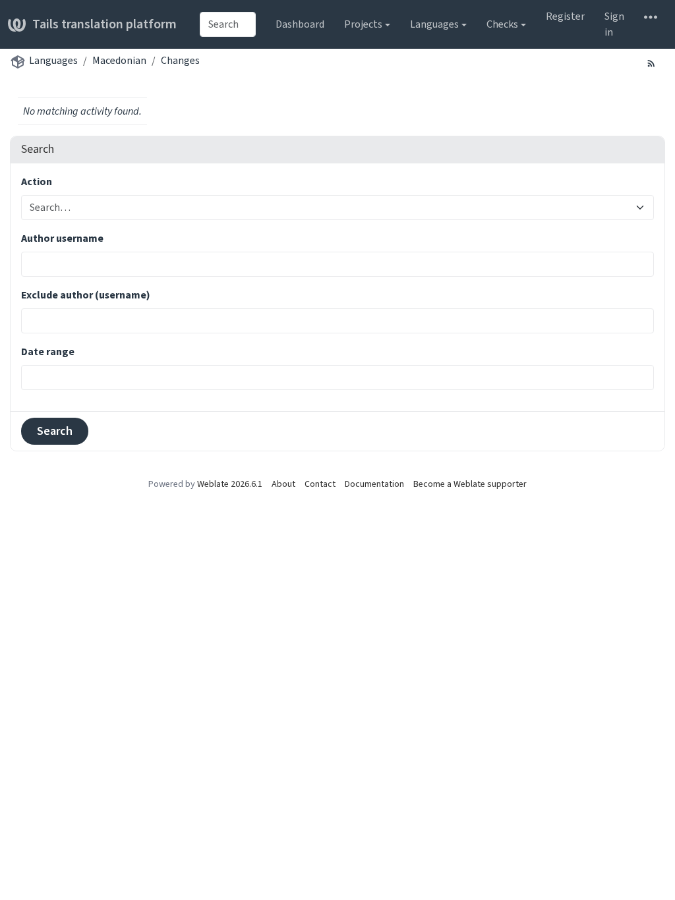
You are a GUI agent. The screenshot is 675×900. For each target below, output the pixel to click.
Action (36, 181)
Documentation (374, 484)
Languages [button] (434, 24)
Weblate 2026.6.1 (229, 484)
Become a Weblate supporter (470, 484)
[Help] (650, 16)
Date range (47, 351)
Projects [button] (363, 24)
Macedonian (119, 60)
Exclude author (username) (85, 295)
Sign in (614, 24)
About (283, 484)
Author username (62, 238)
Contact (320, 484)
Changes (180, 60)
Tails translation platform (104, 24)
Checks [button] (502, 24)
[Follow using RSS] (651, 62)
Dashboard (300, 24)
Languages (53, 60)
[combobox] (228, 24)
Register (565, 16)
